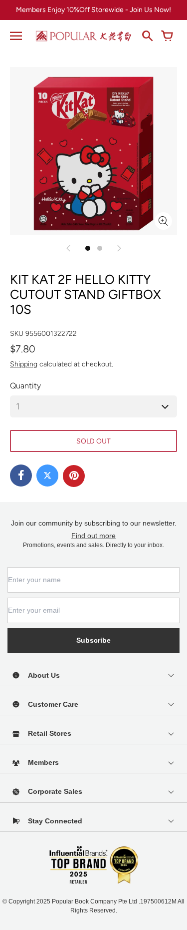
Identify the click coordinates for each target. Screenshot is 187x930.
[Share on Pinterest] (74, 476)
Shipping (23, 364)
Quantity (25, 385)
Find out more (93, 536)
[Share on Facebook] (21, 475)
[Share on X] (47, 475)
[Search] (147, 36)
